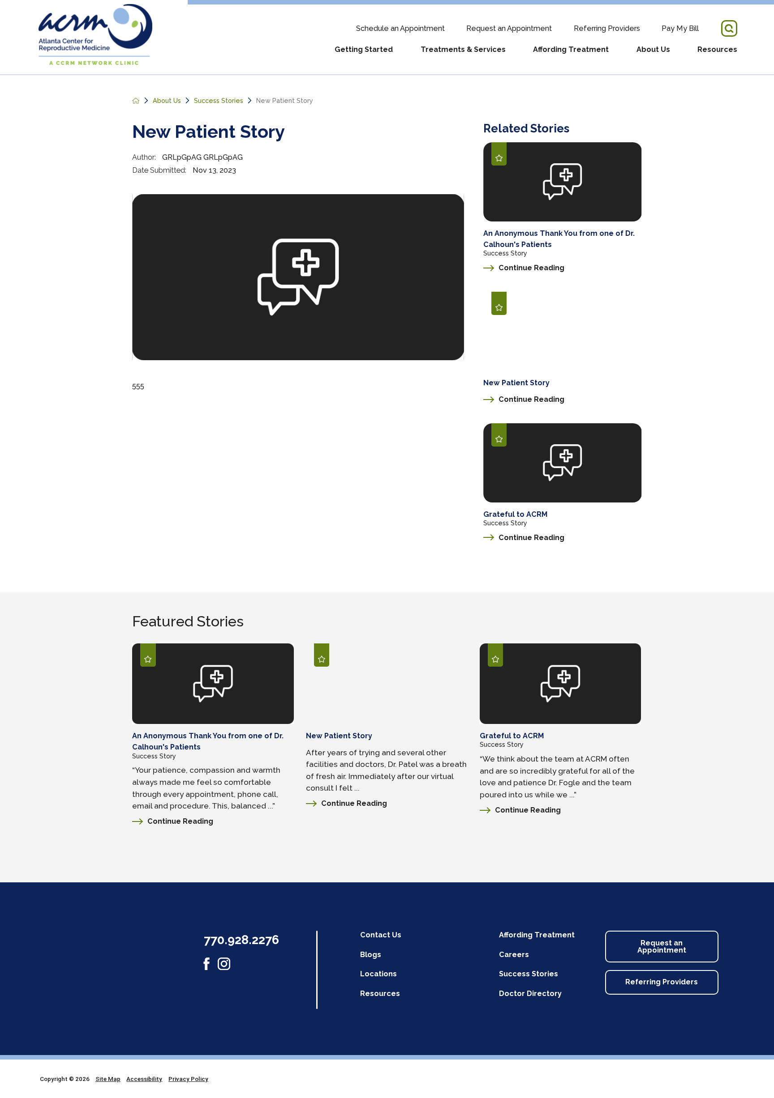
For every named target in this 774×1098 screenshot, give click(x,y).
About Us (653, 49)
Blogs (370, 954)
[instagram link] (224, 964)
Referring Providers (607, 28)
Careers (514, 954)
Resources (717, 49)
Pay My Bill (680, 28)
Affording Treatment (571, 49)
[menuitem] (364, 55)
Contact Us (380, 935)
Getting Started (364, 49)
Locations (378, 974)
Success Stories (218, 101)
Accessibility (144, 1078)
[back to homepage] (135, 100)
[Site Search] (729, 28)
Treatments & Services (463, 49)
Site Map (107, 1078)
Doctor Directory (530, 993)
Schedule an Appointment (400, 28)
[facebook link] (206, 964)
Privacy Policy (188, 1078)
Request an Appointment (509, 28)
